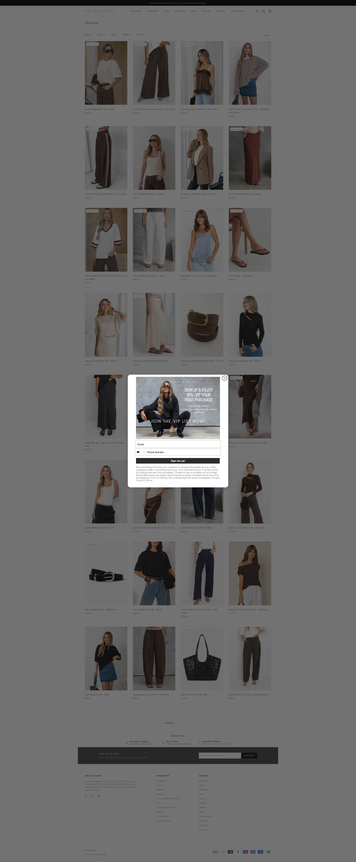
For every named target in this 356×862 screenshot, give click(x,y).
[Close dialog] (224, 378)
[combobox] (140, 452)
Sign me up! (178, 461)
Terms (148, 480)
